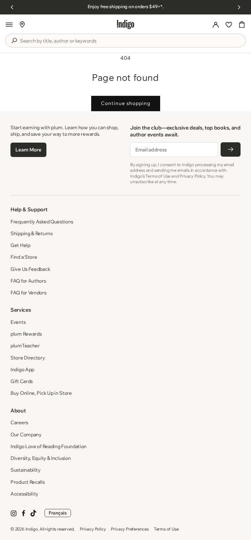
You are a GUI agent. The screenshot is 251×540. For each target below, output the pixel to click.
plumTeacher (25, 345)
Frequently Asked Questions (41, 221)
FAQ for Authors (28, 281)
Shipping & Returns (31, 233)
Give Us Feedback (30, 269)
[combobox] (130, 40)
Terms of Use (166, 528)
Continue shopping (125, 103)
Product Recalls (27, 482)
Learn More (28, 150)
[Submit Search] (14, 40)
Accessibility (24, 494)
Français (58, 513)
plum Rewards (26, 334)
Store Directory (27, 358)
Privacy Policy (93, 528)
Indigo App (22, 369)
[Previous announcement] (12, 7)
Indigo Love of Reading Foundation (48, 446)
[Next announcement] (239, 7)
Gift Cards (21, 381)
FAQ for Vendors (28, 292)
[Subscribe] (231, 149)
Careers (19, 422)
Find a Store (23, 257)
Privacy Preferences (129, 528)
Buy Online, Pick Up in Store (41, 393)
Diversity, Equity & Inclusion (40, 458)
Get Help (20, 245)
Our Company (26, 434)
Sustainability (25, 470)
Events (17, 322)
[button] (9, 24)
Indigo (31, 528)
